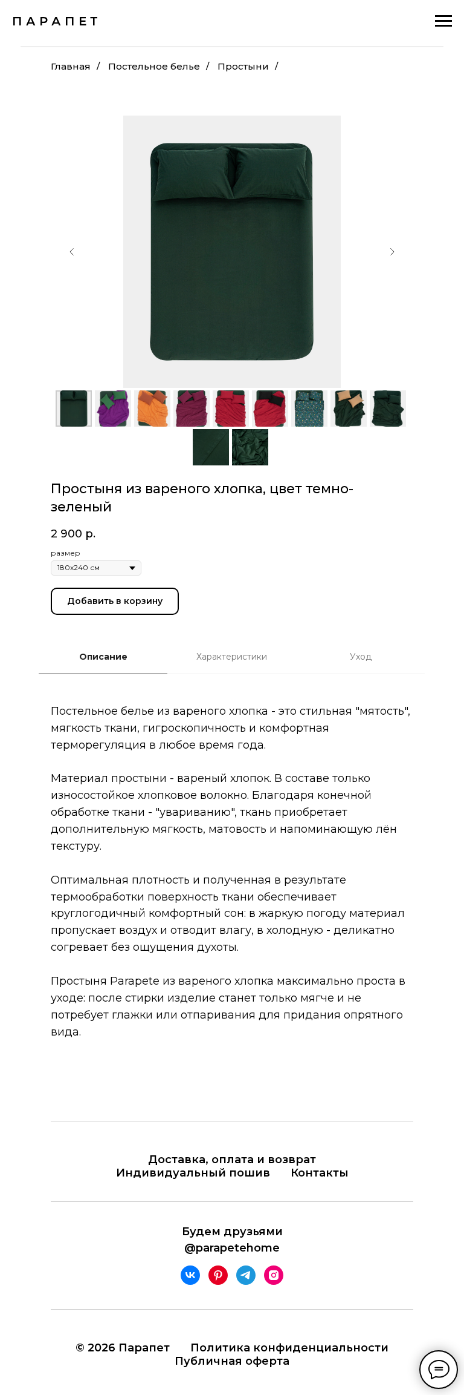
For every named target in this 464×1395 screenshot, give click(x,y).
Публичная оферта (232, 1361)
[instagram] (273, 1275)
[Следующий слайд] (392, 252)
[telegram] (246, 1275)
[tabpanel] (232, 889)
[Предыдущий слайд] (72, 252)
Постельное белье (154, 66)
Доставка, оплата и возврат (232, 1159)
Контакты (320, 1173)
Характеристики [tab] (231, 656)
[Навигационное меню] (443, 21)
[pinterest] (218, 1275)
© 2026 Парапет (123, 1347)
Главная (71, 66)
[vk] (190, 1275)
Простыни (243, 66)
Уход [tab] (361, 656)
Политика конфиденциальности (289, 1347)
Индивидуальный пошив (193, 1173)
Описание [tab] (103, 656)
